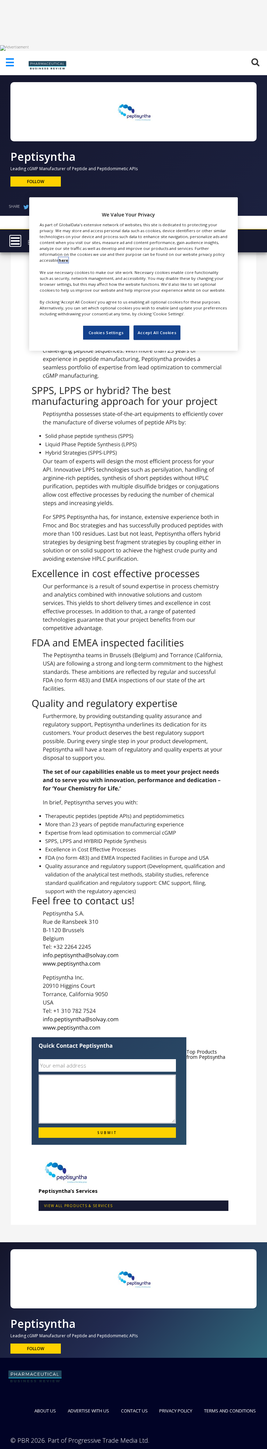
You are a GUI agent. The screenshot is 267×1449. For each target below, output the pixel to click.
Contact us (134, 1411)
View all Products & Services (78, 1205)
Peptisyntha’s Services (68, 1190)
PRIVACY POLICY (175, 1411)
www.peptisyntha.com (71, 963)
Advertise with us (88, 1411)
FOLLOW (35, 181)
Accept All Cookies (157, 332)
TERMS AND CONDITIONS (230, 1411)
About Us (45, 1411)
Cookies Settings (106, 332)
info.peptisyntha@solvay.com (81, 955)
